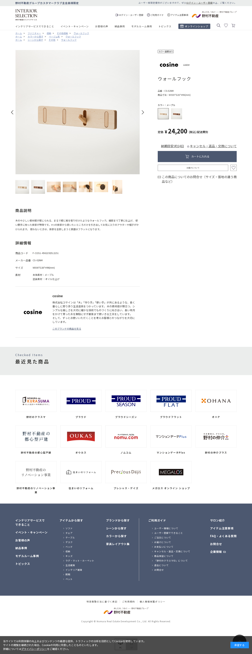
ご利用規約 (128, 601)
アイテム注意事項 (222, 528)
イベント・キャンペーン (75, 26)
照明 (67, 574)
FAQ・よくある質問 (223, 536)
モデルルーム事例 (141, 26)
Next (143, 112)
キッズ (69, 555)
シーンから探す (116, 528)
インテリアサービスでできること (34, 26)
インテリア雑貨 (73, 569)
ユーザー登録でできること (168, 532)
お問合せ (159, 569)
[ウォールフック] (22, 187)
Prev (12, 112)
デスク (69, 542)
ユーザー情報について (166, 528)
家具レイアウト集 (118, 544)
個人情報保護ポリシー (152, 601)
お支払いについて (163, 546)
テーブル (70, 537)
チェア (69, 532)
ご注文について (162, 537)
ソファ (69, 528)
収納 (67, 551)
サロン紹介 (217, 520)
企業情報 (216, 552)
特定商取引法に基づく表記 (102, 601)
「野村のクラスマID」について (171, 560)
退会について (161, 565)
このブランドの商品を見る (66, 328)
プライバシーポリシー (34, 649)
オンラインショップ (196, 26)
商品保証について (163, 555)
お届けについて (193, 167)
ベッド (69, 546)
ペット (69, 579)
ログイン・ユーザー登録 (199, 2)
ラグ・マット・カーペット (79, 560)
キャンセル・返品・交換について (213, 146)
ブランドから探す (118, 520)
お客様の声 (101, 26)
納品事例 (120, 26)
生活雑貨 (70, 565)
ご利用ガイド (157, 520)
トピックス (164, 26)
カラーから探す (116, 536)
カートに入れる (200, 156)
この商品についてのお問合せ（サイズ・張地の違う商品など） (199, 179)
